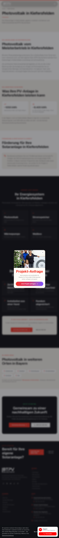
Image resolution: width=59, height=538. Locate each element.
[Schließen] (42, 252)
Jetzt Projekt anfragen (28, 284)
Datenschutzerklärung (8, 535)
